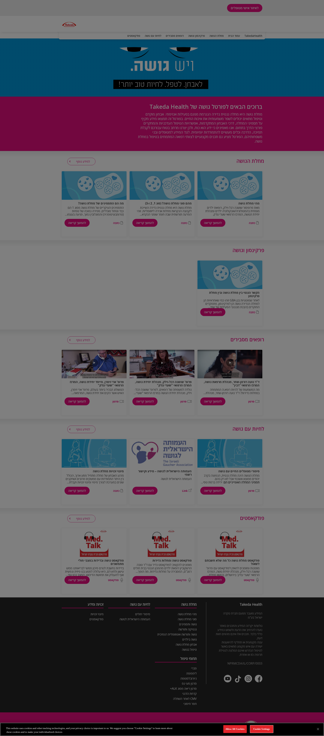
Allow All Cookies (234, 729)
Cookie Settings (261, 729)
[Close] (318, 729)
